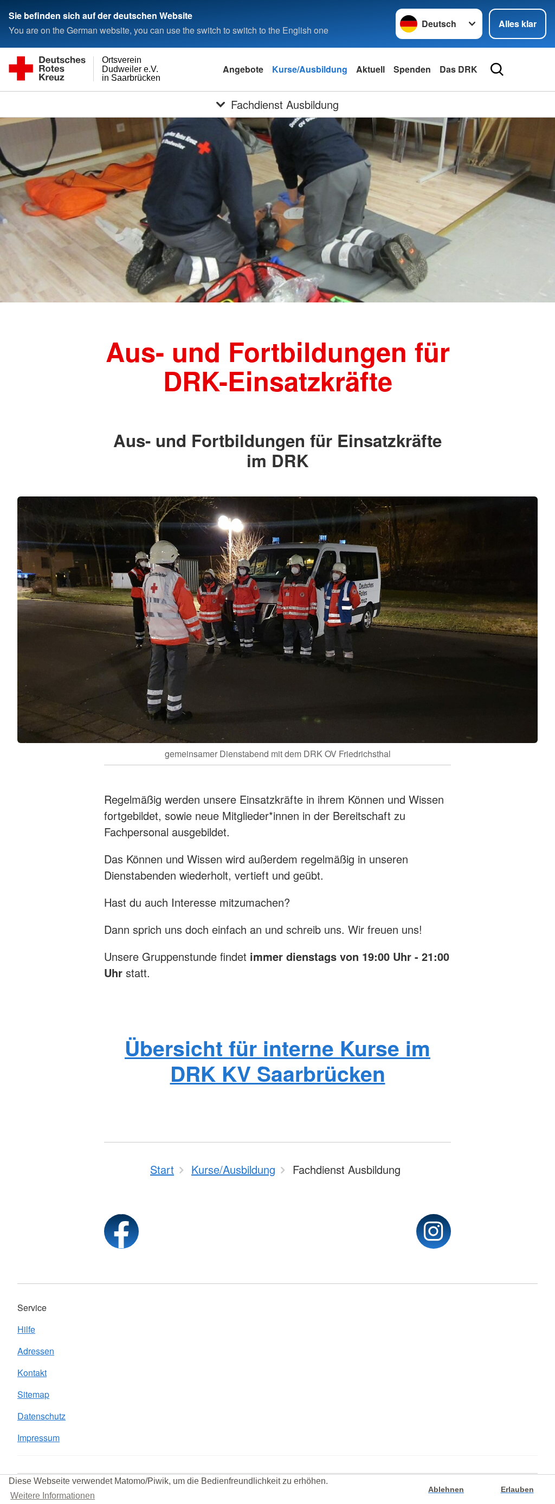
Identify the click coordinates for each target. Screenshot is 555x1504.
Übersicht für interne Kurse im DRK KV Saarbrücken (277, 1060)
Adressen (35, 1351)
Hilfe (26, 1329)
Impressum (38, 1437)
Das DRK (458, 69)
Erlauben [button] (517, 1489)
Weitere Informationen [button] (52, 1495)
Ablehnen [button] (446, 1489)
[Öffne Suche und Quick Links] (497, 69)
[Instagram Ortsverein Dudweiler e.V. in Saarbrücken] (433, 1231)
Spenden (412, 69)
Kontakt (32, 1372)
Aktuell (370, 69)
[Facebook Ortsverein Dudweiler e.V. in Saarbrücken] (121, 1231)
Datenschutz (41, 1416)
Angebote (243, 69)
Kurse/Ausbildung (309, 69)
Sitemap (33, 1394)
